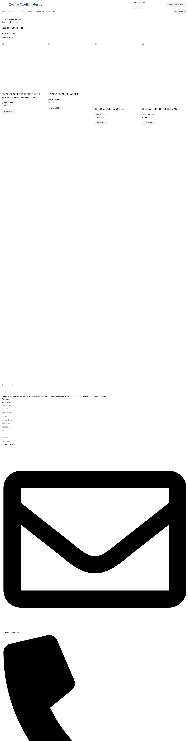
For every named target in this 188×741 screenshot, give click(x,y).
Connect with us (174, 4)
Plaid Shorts (6, 424)
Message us (6, 441)
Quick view (4, 90)
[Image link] (7, 389)
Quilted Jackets (7, 412)
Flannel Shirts (6, 405)
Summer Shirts (7, 420)
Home (4, 19)
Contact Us (5, 437)
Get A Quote (180, 11)
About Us (5, 434)
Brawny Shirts (6, 409)
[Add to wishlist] (10, 90)
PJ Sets (4, 416)
